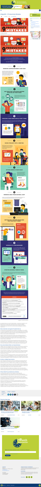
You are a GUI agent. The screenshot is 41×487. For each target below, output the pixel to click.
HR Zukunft (16, 410)
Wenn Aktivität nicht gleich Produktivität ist (35, 22)
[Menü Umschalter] (1, 10)
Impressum (8, 485)
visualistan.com (9, 34)
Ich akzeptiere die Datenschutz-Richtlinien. (12, 453)
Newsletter (35, 14)
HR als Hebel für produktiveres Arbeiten (35, 27)
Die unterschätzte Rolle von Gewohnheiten (35, 24)
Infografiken (13, 391)
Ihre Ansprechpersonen (5, 470)
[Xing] (29, 477)
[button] (8, 394)
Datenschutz (12, 485)
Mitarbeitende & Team (35, 410)
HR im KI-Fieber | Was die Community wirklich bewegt (9, 429)
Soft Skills (39, 12)
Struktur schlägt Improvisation (35, 25)
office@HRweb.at (4, 469)
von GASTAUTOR (13, 16)
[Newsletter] (31, 15)
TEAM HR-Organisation (10, 431)
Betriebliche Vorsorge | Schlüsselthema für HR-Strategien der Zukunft (30, 412)
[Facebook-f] (31, 477)
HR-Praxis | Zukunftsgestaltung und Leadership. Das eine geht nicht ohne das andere (9, 412)
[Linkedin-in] (27, 477)
